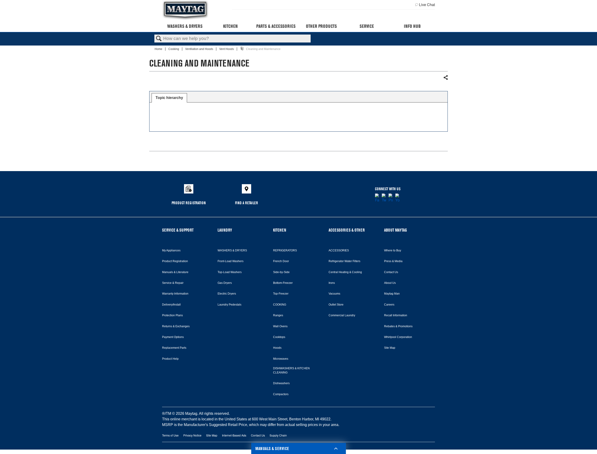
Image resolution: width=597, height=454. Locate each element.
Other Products (321, 26)
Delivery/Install (171, 304)
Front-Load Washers (230, 261)
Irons (332, 283)
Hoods (277, 347)
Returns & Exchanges (176, 326)
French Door (281, 261)
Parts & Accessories (275, 26)
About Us (390, 283)
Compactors (280, 394)
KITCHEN (279, 230)
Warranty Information (175, 293)
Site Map (389, 347)
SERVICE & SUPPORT (178, 230)
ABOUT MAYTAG (395, 230)
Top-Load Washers (230, 272)
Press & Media (393, 261)
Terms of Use (170, 435)
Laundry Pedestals (229, 304)
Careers (389, 304)
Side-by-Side (281, 272)
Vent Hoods (227, 49)
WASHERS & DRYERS (232, 250)
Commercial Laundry (342, 315)
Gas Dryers (225, 283)
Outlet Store (336, 304)
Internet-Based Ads (234, 435)
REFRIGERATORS (285, 250)
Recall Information (395, 315)
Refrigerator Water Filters (344, 261)
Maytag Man (392, 293)
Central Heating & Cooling (345, 272)
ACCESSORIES (339, 250)
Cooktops (279, 337)
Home (159, 49)
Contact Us (391, 272)
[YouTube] (397, 198)
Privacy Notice (192, 435)
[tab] (169, 97)
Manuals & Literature (175, 272)
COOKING (279, 304)
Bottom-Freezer (283, 283)
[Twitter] (384, 198)
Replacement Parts (174, 347)
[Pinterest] (391, 198)
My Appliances (171, 250)
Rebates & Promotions (398, 326)
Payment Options (173, 337)
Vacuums (334, 293)
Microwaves (280, 358)
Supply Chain (278, 435)
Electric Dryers (227, 293)
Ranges (278, 315)
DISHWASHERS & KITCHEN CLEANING (291, 370)
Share (445, 78)
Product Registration (175, 261)
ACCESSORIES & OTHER (347, 230)
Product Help (170, 358)
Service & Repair (173, 283)
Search (158, 39)
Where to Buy (392, 250)
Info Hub (412, 26)
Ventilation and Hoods (199, 49)
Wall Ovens (280, 326)
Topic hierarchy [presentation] (169, 98)
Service (367, 26)
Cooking (174, 49)
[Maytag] (185, 10)
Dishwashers (281, 383)
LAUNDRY (225, 230)
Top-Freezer (280, 293)
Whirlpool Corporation (398, 337)
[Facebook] (377, 198)
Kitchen (230, 26)
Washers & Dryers (184, 26)
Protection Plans (172, 315)
